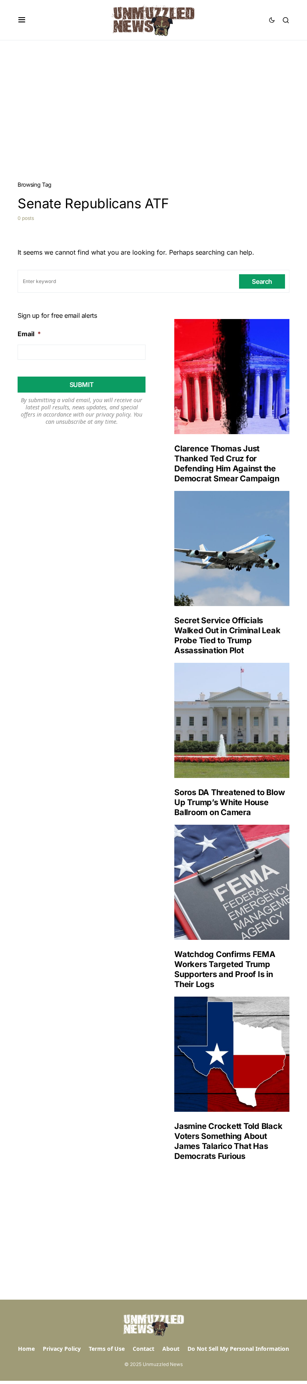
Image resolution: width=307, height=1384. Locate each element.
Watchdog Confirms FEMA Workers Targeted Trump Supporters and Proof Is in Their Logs (224, 969)
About (170, 1348)
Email (29, 334)
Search (262, 281)
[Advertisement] (153, 100)
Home (26, 1348)
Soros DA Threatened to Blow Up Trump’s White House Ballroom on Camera (229, 802)
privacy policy (113, 414)
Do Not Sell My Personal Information (238, 1348)
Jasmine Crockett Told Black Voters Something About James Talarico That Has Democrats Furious (228, 1141)
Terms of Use (107, 1348)
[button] (22, 20)
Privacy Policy (62, 1348)
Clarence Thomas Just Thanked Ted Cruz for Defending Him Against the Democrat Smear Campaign (226, 463)
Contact (143, 1348)
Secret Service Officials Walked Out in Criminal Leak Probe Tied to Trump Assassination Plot (227, 635)
